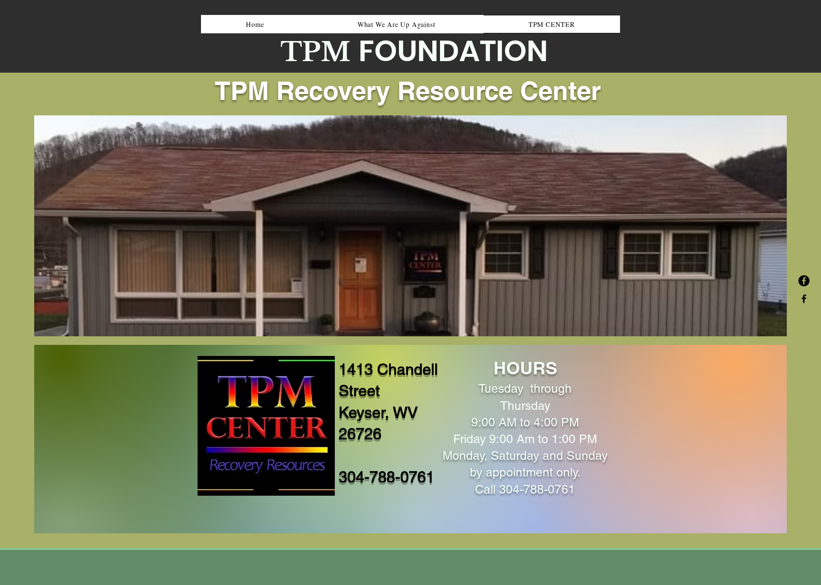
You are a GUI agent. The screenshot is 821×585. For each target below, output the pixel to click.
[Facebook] (803, 280)
